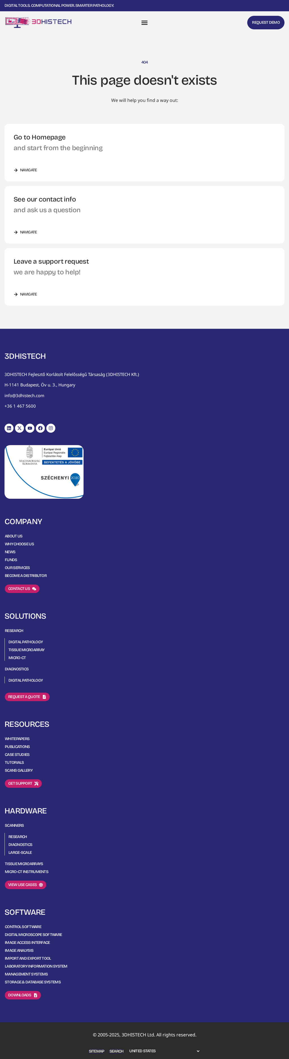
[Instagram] (50, 428)
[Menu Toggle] (144, 22)
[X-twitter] (19, 428)
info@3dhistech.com (24, 395)
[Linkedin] (9, 428)
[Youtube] (29, 428)
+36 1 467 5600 (20, 406)
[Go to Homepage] (38, 22)
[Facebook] (40, 428)
